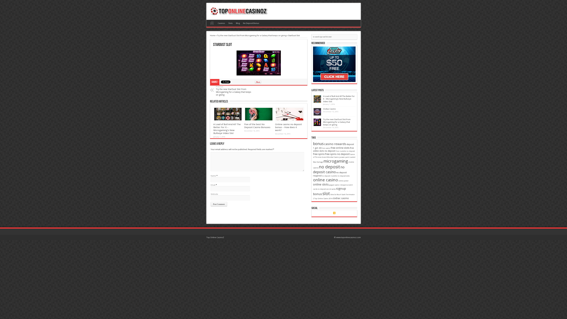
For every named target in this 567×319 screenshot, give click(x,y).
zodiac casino (341, 198)
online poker (343, 181)
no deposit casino (328, 169)
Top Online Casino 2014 (323, 198)
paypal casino (334, 185)
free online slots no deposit (333, 149)
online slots (321, 184)
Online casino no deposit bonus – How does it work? (288, 127)
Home (212, 23)
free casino (326, 148)
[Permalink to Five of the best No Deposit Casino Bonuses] (259, 114)
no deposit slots (344, 176)
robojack (343, 185)
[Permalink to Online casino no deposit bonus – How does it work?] (289, 114)
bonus (318, 143)
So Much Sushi (340, 194)
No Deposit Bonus (251, 23)
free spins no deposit (337, 154)
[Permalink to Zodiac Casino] (317, 112)
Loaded (352, 157)
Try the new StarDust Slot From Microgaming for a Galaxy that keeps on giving (251, 35)
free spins (319, 154)
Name (213, 175)
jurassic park (344, 157)
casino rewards (335, 144)
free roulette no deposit (345, 151)
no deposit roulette (329, 176)
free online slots (340, 147)
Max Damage (318, 162)
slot (326, 193)
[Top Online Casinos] (239, 11)
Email (213, 185)
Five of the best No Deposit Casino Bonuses (257, 126)
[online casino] (334, 64)
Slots (230, 23)
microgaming (336, 161)
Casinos (221, 23)
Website (214, 194)
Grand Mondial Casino (330, 157)
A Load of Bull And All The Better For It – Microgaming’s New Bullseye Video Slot (227, 129)
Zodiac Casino (329, 109)
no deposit (329, 167)
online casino (325, 180)
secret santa (331, 189)
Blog (238, 23)
